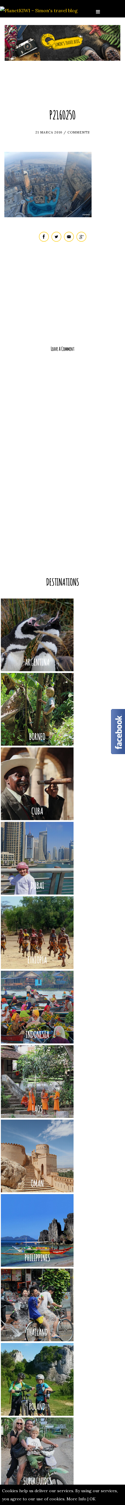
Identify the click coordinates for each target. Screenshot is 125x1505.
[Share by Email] (69, 240)
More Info (76, 1499)
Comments (78, 132)
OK (93, 1499)
